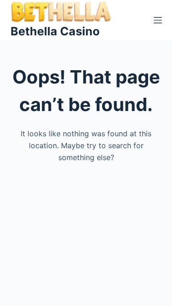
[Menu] (158, 20)
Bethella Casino (55, 31)
